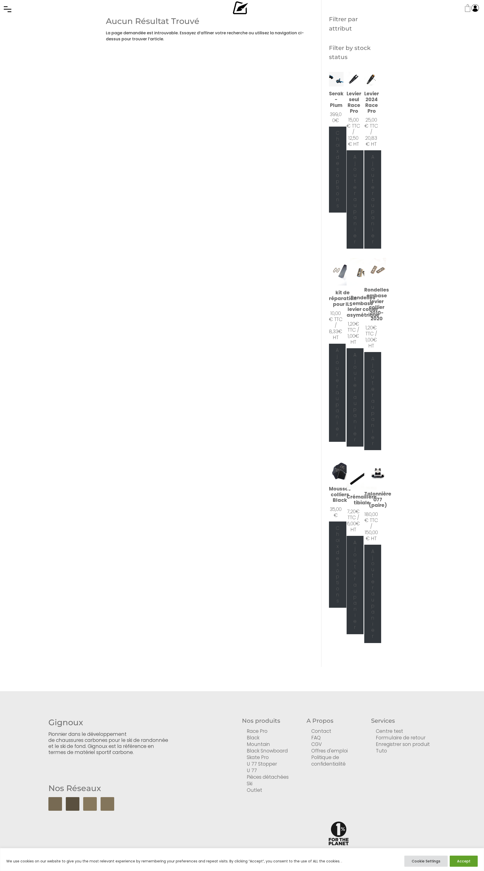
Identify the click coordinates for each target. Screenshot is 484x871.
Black (253, 737)
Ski (249, 783)
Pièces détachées (268, 777)
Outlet (254, 790)
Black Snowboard (267, 750)
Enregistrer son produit (403, 744)
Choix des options (338, 169)
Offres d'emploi (329, 750)
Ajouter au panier (354, 199)
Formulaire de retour (401, 737)
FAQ (316, 737)
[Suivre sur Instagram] (90, 804)
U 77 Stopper (262, 764)
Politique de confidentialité (328, 760)
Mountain (258, 744)
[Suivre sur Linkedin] (107, 804)
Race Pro (257, 731)
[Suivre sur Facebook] (55, 804)
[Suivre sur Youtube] (72, 804)
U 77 (252, 770)
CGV (316, 744)
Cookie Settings (426, 861)
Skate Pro (258, 757)
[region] (242, 859)
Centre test (389, 731)
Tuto (381, 750)
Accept (463, 861)
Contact (321, 731)
